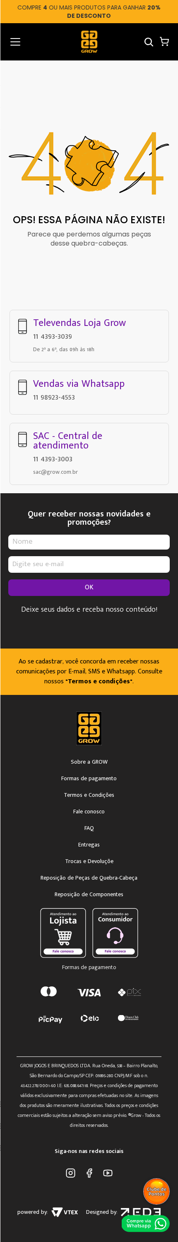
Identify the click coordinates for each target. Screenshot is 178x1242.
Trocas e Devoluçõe (89, 861)
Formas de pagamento (89, 778)
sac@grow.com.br (55, 472)
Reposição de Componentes (89, 894)
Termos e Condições (89, 795)
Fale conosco (89, 812)
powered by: (32, 1212)
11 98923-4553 (54, 397)
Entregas (89, 845)
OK (89, 587)
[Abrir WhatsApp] (146, 1223)
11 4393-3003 (52, 459)
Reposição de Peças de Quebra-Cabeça (89, 878)
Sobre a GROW (89, 762)
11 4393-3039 (52, 336)
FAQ (89, 828)
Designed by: (102, 1212)
